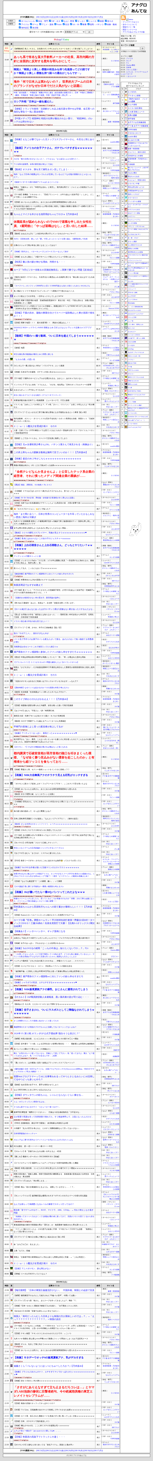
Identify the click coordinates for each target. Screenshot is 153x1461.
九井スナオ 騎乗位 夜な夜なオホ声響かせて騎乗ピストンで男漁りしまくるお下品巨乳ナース (51, 1339)
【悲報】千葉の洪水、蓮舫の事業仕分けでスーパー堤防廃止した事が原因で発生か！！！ (54, 314)
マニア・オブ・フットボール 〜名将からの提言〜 (111, 279)
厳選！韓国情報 (113, 122)
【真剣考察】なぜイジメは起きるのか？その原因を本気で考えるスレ (41, 688)
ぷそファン (131, 216)
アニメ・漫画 (47, 24)
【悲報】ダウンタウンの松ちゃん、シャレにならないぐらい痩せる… (48, 1095)
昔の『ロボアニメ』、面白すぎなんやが (31, 633)
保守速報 (116, 103)
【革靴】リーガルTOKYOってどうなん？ (30, 1274)
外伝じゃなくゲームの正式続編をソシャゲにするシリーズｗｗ (39, 848)
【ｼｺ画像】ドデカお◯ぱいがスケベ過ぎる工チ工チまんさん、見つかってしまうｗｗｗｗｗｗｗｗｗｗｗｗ (54, 492)
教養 (85, 24)
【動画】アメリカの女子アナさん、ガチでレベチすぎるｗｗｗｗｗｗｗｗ (53, 150)
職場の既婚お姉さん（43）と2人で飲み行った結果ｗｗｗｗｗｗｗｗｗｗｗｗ (45, 465)
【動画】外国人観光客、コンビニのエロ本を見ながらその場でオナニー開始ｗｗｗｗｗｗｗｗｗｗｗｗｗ (54, 1169)
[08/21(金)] (60, 17)
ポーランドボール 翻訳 (110, 663)
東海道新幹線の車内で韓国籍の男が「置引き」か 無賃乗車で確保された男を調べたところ (50, 1225)
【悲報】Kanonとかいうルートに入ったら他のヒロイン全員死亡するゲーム (44, 915)
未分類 (35, 28)
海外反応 (25, 28)
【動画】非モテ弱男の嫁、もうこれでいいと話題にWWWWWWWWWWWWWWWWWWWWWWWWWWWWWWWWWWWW (43, 795)
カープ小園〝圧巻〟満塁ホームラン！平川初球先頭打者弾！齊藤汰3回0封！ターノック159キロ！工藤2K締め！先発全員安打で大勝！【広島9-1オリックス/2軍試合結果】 (54, 923)
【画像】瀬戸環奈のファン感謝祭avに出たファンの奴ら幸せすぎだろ (48, 976)
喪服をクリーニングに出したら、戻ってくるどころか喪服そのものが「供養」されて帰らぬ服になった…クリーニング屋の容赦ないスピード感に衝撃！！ (54, 900)
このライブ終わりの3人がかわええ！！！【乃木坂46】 (41, 699)
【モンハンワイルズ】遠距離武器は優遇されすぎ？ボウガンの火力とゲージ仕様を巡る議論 (50, 1196)
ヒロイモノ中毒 (133, 183)
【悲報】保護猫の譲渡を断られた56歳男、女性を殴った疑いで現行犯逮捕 (43, 705)
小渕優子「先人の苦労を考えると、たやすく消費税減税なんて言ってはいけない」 (47, 1128)
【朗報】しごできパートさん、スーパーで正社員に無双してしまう (41, 438)
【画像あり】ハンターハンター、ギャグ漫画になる (39, 931)
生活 (67, 24)
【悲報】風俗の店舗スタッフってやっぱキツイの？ (34, 1403)
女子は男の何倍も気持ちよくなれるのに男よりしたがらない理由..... (41, 528)
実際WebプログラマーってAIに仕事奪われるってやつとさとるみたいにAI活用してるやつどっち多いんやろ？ (54, 1078)
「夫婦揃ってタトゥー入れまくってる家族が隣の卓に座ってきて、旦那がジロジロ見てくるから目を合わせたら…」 (54, 1217)
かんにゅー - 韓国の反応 (137, 180)
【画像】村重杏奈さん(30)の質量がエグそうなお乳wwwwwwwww (40, 580)
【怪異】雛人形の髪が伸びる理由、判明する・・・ (39, 262)
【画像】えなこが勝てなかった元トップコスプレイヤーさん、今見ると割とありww (54, 141)
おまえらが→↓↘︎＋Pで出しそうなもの (29, 390)
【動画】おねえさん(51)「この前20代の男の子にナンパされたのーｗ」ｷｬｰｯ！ (45, 234)
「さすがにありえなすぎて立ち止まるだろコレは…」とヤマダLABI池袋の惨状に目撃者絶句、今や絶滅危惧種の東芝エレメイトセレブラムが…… (54, 1391)
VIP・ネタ (55, 21)
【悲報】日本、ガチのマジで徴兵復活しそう (32, 1421)
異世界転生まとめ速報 (111, 540)
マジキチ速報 (114, 1170)
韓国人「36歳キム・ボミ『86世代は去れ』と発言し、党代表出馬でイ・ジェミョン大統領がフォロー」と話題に (53, 188)
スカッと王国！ (113, 901)
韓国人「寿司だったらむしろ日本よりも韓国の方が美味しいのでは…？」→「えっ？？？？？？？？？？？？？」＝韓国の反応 (54, 1318)
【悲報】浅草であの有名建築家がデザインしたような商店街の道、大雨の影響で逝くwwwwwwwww (54, 503)
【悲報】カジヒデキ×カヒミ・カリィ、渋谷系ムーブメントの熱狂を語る (43, 966)
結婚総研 (116, 1056)
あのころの (131, 328)
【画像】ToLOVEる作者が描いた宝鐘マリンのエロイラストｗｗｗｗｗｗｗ (46, 867)
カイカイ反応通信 (135, 108)
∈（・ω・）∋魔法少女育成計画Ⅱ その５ (35, 675)
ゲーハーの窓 (114, 510)
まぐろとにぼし (132, 413)
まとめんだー (132, 331)
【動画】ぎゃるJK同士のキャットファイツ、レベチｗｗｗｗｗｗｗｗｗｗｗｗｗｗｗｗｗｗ (51, 824)
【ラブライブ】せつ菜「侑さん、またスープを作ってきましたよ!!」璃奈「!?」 (45, 1301)
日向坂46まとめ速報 (135, 156)
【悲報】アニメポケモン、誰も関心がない (32, 1268)
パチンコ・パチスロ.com (136, 226)
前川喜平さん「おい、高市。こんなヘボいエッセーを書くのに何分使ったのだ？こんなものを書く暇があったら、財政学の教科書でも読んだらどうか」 (54, 740)
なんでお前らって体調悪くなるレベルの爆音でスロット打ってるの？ (44, 1204)
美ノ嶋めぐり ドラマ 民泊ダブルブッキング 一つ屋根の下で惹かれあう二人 (44, 291)
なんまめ (116, 165)
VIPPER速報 (114, 170)
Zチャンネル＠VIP (112, 575)
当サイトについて (130, 24)
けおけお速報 (132, 342)
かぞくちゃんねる (112, 642)
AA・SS (75, 24)
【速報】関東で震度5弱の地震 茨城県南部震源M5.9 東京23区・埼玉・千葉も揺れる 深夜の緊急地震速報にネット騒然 (54, 301)
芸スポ (110, 21)
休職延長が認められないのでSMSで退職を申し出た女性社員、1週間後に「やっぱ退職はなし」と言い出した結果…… (53, 224)
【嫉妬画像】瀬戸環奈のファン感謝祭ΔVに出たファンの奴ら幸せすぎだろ (44, 574)
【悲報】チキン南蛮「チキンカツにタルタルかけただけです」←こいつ (42, 1333)
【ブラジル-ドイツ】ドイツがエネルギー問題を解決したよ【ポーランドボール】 (46, 662)
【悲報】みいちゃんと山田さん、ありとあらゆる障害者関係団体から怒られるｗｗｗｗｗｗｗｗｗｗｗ (54, 1351)
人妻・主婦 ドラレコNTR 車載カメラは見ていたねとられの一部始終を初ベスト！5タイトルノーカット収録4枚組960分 (54, 431)
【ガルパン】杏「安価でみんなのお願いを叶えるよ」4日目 (37, 1151)
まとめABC (115, 252)
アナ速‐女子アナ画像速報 (138, 126)
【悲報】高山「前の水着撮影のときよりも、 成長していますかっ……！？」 (44, 1187)
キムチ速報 (132, 105)
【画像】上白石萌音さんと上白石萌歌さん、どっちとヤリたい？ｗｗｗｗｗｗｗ (53, 547)
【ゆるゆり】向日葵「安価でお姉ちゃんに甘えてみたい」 (37, 1311)
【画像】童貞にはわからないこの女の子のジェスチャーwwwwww (42, 538)
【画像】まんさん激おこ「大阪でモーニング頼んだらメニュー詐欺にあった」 (45, 257)
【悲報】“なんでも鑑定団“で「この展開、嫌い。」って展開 (38, 881)
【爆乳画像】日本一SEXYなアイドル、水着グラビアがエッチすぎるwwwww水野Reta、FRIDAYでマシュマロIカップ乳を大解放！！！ (54, 1070)
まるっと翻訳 (132, 241)
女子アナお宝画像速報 (137, 122)
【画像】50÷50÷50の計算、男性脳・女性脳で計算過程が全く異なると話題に (44, 498)
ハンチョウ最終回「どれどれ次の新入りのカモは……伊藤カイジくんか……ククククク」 (49, 961)
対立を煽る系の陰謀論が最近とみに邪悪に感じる (33, 354)
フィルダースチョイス (111, 203)
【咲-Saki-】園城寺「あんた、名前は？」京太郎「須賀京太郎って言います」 (44, 603)
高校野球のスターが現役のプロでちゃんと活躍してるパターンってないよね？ (45, 1027)
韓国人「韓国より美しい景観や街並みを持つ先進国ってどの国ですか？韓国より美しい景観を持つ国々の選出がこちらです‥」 (52, 71)
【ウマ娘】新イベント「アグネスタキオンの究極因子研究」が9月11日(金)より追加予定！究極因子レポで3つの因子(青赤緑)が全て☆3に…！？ (54, 591)
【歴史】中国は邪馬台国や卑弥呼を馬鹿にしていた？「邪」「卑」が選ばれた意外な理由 (49, 657)
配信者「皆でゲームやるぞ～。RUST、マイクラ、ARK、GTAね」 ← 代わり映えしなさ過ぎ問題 (53, 1211)
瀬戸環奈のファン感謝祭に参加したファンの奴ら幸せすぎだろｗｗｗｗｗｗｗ (53, 652)
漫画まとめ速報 (113, 869)
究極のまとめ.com (112, 688)
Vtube (59, 24)
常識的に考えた (113, 385)
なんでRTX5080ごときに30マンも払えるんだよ (32, 1090)
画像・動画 (112, 24)
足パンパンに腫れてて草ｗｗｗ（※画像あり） (32, 1049)
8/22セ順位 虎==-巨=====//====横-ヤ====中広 (33, 1146)
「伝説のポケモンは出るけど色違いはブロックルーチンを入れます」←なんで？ (46, 681)
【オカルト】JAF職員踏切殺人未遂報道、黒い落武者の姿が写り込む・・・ (51, 997)
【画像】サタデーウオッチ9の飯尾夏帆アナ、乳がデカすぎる (49, 1357)
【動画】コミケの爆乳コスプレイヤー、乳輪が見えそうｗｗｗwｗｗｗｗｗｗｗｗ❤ (50, 533)
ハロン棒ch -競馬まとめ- (136, 324)
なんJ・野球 (69, 21)
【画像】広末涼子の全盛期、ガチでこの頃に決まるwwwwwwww (40, 372)
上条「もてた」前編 (22, 1251)
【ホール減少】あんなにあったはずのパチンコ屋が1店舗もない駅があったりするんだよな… (54, 609)
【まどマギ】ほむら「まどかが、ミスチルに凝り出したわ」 (38, 853)
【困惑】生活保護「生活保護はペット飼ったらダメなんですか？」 (41, 692)
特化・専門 (43, 21)
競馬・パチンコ (97, 24)
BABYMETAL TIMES (134, 391)
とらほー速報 (114, 1113)
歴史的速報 (131, 303)
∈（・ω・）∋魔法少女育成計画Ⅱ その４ (35, 1263)
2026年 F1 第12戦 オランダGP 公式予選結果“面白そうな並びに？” (47, 1033)
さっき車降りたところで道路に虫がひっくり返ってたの (36, 1021)
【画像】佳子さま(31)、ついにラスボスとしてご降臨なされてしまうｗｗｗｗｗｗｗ (54, 1011)
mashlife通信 (114, 142)
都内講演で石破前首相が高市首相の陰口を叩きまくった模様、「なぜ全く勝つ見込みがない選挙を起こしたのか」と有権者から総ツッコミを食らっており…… (54, 757)
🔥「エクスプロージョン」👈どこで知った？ (32, 509)
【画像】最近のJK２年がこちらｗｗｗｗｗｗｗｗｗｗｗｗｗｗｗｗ (47, 458)
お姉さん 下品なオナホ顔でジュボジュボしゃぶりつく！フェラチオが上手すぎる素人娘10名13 (51, 938)
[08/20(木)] (69, 17)
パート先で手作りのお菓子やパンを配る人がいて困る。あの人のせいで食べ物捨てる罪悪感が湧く (53, 640)
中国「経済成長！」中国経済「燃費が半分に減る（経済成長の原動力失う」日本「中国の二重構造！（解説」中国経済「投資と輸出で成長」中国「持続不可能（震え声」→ (54, 94)
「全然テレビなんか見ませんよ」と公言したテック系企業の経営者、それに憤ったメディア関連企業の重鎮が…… (54, 473)
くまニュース (114, 160)
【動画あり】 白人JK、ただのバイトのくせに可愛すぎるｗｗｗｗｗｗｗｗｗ (44, 1004)
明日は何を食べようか (136, 187)
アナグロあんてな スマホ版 (134, 32)
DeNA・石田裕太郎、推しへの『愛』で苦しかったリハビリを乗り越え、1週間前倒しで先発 (51, 239)
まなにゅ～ (115, 956)
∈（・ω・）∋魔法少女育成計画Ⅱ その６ (35, 426)
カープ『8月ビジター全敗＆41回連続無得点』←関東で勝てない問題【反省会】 (54, 270)
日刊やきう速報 (113, 1134)
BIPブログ (115, 373)
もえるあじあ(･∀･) (134, 234)
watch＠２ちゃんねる (111, 323)
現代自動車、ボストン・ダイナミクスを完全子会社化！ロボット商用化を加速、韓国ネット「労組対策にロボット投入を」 (54, 420)
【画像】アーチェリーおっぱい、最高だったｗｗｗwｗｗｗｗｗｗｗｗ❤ (45, 733)
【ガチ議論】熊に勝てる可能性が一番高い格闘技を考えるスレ (39, 886)
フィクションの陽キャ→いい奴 (27, 556)
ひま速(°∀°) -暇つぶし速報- (136, 338)
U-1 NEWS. (115, 61)
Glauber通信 (115, 950)
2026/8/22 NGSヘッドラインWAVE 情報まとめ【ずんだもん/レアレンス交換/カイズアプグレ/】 (53, 328)
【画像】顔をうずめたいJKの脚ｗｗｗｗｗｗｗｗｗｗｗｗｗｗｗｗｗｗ (42, 1381)
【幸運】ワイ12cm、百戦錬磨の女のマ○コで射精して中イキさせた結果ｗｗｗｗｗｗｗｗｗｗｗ (52, 1410)
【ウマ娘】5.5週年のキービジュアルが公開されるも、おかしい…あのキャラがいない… (49, 378)
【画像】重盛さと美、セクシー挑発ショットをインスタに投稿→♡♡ (41, 769)
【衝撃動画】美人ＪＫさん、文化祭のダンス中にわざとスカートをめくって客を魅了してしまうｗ (53, 49)
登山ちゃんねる (133, 176)
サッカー (81, 21)
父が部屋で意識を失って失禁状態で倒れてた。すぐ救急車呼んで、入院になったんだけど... (53, 1117)
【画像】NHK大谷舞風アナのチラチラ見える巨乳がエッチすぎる (51, 775)
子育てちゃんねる (112, 355)
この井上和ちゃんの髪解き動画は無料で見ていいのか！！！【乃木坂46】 (51, 452)
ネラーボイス (114, 1097)
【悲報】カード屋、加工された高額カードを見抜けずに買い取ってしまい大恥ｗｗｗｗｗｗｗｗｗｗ (54, 1416)
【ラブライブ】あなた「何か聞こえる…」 (31, 1181)
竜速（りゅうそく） (112, 391)
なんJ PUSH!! (132, 296)
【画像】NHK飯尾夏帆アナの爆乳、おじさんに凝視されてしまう (51, 989)
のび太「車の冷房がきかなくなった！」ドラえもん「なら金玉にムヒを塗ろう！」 (47, 159)
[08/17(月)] (98, 17)
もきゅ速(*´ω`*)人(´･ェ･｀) (136, 420)
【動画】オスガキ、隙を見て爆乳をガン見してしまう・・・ (44, 169)
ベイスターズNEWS (112, 240)
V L (127, 63)
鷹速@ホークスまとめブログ (136, 394)
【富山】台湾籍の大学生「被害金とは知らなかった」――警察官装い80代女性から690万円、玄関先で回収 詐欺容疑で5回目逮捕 (54, 616)
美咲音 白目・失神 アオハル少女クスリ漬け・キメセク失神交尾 (39, 716)
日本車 (128, 67)
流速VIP (116, 1050)
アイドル (25, 24)
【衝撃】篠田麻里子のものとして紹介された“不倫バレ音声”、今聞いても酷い (45, 1295)
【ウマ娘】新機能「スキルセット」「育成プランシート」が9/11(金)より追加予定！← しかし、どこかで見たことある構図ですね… (54, 195)
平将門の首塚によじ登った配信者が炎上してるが (38, 726)
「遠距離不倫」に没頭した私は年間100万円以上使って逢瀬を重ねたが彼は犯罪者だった (49, 971)
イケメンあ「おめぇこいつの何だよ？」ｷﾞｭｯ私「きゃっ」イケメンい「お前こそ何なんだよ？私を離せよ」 (54, 405)
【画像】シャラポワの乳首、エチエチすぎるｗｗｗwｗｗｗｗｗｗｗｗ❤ (45, 982)
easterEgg (131, 349)
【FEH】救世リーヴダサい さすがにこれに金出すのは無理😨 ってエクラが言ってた (47, 861)
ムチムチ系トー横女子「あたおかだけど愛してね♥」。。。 (37, 1431)
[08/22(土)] (50, 17)
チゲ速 (130, 366)
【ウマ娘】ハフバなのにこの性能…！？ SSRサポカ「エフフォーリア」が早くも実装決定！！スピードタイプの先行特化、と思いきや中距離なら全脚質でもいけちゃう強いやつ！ (54, 1327)
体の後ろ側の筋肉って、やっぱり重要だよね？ (32, 811)
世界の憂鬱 (132, 115)
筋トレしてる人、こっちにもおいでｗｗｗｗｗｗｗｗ (35, 568)
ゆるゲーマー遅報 (112, 635)
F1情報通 (116, 1034)
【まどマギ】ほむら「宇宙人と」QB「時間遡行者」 (35, 711)
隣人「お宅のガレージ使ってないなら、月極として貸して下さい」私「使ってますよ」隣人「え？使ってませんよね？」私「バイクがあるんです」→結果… (54, 1054)
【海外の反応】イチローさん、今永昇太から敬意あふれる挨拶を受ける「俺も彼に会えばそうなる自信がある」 (54, 278)
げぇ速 (116, 287)
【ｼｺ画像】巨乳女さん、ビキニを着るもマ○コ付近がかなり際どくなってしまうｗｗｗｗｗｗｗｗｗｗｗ (54, 803)
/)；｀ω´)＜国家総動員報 (135, 306)
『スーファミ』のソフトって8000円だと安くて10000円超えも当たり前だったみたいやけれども (52, 286)
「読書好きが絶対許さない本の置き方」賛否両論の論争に (37, 598)
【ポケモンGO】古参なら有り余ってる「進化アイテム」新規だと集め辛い (44, 1445)
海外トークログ (113, 1319)
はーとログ (131, 398)
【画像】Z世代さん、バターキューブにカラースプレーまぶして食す (41, 252)
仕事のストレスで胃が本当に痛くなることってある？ (35, 245)
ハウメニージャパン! (135, 260)
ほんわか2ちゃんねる (134, 310)
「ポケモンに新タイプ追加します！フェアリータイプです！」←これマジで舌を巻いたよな (50, 784)
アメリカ (129, 58)
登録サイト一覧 (129, 27)
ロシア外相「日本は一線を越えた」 (34, 101)
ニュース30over (132, 299)
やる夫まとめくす (112, 427)
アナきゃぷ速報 (134, 96)
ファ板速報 (115, 1275)
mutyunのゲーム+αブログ (135, 314)
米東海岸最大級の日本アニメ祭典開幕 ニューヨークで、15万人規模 (41, 400)
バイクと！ (131, 359)
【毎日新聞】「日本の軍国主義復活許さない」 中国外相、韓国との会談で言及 (54, 1290)
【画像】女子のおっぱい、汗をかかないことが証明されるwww (39, 943)
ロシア (128, 61)
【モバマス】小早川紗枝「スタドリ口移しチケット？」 (36, 843)
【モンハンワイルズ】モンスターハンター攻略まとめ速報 (111, 1197)
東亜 (102, 21)
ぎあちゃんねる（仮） (111, 748)
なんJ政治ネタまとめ (135, 245)
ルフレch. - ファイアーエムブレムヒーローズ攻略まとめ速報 (111, 862)
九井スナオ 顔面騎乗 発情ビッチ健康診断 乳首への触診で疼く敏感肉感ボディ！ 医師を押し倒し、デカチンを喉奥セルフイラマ (54, 522)
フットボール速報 (134, 201)
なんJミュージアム (112, 534)
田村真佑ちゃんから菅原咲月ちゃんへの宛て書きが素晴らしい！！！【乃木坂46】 (53, 908)
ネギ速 (116, 694)
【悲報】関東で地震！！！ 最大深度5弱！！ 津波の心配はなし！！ (42, 323)
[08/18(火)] (88, 17)
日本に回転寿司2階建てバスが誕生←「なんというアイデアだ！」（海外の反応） (46, 819)
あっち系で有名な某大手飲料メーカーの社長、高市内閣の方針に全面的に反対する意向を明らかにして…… (54, 59)
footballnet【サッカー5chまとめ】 (138, 416)
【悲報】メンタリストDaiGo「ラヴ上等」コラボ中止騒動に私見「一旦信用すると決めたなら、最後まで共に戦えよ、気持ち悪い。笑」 (54, 561)
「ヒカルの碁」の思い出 (24, 359)
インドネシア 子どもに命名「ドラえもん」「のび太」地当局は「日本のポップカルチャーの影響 (52, 385)
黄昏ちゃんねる (132, 384)
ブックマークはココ (131, 22)
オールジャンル (28, 21)
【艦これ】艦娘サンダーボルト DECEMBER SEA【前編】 (37, 1157)
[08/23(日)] (40, 17)
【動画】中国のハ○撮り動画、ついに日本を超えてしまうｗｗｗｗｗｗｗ (54, 337)
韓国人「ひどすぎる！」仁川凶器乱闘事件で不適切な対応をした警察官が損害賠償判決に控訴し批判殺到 (54, 668)
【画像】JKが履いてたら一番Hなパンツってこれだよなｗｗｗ (49, 892)
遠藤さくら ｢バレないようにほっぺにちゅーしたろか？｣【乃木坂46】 (49, 1366)
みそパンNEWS (113, 658)
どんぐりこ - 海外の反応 (137, 152)
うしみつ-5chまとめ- (111, 235)
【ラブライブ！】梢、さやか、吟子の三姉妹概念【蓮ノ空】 (38, 628)
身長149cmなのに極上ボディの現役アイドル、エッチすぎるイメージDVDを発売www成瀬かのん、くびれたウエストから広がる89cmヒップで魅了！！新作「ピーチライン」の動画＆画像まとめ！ (54, 875)
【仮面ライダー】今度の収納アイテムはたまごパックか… (37, 182)
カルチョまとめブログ (134, 427)
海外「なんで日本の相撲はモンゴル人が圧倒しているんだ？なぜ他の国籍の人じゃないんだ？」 (52, 175)
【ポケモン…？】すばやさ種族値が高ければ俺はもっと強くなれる (41, 747)
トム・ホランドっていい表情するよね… (30, 1102)
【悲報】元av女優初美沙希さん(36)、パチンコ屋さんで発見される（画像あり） (54, 444)
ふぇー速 (130, 321)
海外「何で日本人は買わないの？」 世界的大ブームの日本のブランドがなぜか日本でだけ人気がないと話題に (53, 83)
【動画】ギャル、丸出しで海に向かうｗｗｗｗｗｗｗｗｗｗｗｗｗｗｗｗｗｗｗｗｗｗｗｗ (50, 1344)
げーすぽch (131, 345)
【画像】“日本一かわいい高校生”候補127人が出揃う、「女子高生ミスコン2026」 (46, 1306)
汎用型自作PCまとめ (111, 586)
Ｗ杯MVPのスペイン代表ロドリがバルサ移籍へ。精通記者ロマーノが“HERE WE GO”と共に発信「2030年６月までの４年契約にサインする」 (52, 307)
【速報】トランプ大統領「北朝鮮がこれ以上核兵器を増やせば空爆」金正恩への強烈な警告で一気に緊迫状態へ (54, 110)
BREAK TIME (132, 363)
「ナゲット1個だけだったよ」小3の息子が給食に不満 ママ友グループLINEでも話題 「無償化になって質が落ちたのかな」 (53, 1230)
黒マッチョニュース (112, 401)
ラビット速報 (114, 258)
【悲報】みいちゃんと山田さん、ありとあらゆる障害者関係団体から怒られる (45, 202)
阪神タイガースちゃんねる (136, 377)
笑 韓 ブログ (133, 238)
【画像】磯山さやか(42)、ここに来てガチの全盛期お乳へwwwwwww (41, 1426)
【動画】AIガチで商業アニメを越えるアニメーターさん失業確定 (40, 721)
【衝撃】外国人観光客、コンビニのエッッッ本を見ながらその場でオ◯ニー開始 (46, 1039)
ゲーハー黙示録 (133, 273)
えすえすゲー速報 (112, 1252)
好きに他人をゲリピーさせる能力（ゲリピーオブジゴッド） (38, 395)
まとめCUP (115, 297)
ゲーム (35, 24)
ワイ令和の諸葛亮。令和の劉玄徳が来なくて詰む (33, 164)
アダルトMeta (114, 208)
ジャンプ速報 (132, 402)
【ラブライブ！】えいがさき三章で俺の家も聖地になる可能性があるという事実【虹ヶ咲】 (50, 412)
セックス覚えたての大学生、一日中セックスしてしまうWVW (38, 296)
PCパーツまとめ (113, 1091)
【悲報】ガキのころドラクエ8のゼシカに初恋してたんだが (37, 830)
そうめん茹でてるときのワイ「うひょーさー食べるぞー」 (37, 1107)
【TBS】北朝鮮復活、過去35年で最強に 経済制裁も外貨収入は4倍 (41, 1123)
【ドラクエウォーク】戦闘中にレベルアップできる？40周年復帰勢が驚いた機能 (46, 1163)
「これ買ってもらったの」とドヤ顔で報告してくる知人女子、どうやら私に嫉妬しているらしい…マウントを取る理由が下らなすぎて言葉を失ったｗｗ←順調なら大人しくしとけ (54, 955)
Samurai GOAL (114, 308)
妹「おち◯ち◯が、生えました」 (27, 1244)
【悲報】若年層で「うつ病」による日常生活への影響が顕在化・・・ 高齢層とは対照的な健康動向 (54, 1044)
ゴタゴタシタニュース (111, 1129)
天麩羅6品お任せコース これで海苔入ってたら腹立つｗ (36, 647)
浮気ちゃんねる (113, 972)
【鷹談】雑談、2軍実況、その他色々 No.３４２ (33, 485)
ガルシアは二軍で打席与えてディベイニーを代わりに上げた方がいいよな (43, 1140)
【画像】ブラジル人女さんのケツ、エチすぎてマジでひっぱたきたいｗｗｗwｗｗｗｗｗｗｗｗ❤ (54, 1373)
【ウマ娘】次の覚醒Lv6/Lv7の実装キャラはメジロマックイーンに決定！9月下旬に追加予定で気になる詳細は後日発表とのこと (54, 836)
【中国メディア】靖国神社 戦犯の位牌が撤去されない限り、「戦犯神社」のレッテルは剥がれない (53, 120)
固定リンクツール (130, 30)
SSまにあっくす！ (112, 407)
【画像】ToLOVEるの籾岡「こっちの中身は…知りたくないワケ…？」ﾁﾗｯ (51, 948)
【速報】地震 (19, 348)
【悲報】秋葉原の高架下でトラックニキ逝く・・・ (39, 1437)
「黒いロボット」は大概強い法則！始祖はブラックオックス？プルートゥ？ (44, 1063)
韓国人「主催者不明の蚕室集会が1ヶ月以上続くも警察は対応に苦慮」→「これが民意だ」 (50, 1257)
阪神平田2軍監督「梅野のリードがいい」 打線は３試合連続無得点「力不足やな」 (47, 1112)
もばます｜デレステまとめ (136, 352)
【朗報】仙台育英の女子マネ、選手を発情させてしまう (36, 1085)
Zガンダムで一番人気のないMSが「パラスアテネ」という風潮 (39, 366)
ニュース (93, 21)
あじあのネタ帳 (133, 140)
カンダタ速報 (114, 360)
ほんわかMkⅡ (114, 647)
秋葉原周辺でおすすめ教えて (28, 585)
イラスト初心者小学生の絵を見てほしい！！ (32, 621)
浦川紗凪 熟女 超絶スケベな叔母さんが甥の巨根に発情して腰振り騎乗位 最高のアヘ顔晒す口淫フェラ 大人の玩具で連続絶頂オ (54, 207)
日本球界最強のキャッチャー (25, 1133)
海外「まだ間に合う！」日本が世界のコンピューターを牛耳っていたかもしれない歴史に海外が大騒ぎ (54, 515)
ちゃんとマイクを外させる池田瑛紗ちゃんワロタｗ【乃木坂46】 (46, 214)
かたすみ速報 (114, 1124)
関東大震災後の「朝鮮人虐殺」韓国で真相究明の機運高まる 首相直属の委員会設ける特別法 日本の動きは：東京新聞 (54, 1175)
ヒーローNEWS (113, 183)
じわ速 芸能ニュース (136, 112)
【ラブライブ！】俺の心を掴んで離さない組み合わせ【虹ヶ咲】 (40, 1237)
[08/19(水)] (79, 17)
